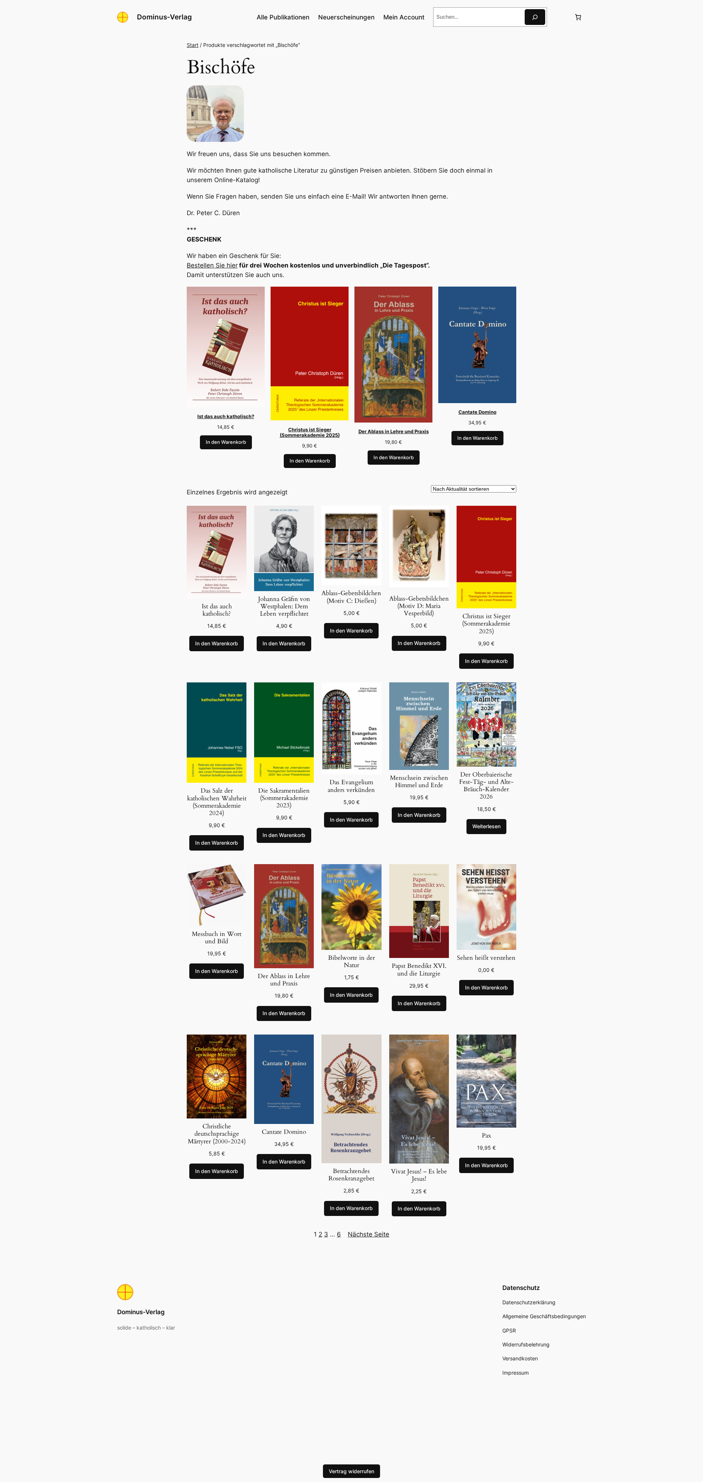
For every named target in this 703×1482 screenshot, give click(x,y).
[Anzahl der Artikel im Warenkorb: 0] (578, 17)
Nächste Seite (368, 1234)
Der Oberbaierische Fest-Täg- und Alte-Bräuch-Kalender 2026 (486, 786)
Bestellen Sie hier (212, 265)
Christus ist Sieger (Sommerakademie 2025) (486, 624)
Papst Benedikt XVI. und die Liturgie (419, 969)
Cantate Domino (284, 1132)
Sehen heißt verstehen (486, 958)
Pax (486, 1135)
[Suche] (535, 17)
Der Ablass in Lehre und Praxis (284, 980)
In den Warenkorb (226, 442)
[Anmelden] (560, 17)
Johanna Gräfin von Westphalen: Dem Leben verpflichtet (284, 607)
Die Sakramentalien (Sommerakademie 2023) (284, 798)
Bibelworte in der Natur (351, 961)
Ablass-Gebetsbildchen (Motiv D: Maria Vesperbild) (419, 606)
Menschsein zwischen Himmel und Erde (419, 781)
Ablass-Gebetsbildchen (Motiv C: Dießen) (351, 597)
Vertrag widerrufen (351, 1471)
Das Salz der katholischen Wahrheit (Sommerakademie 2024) (216, 802)
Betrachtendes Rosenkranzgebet (351, 1175)
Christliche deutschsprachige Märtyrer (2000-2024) (217, 1134)
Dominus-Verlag (164, 16)
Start (192, 45)
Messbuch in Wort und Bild (216, 937)
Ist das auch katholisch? (217, 610)
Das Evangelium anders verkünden (351, 786)
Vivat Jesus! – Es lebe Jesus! (419, 1175)
